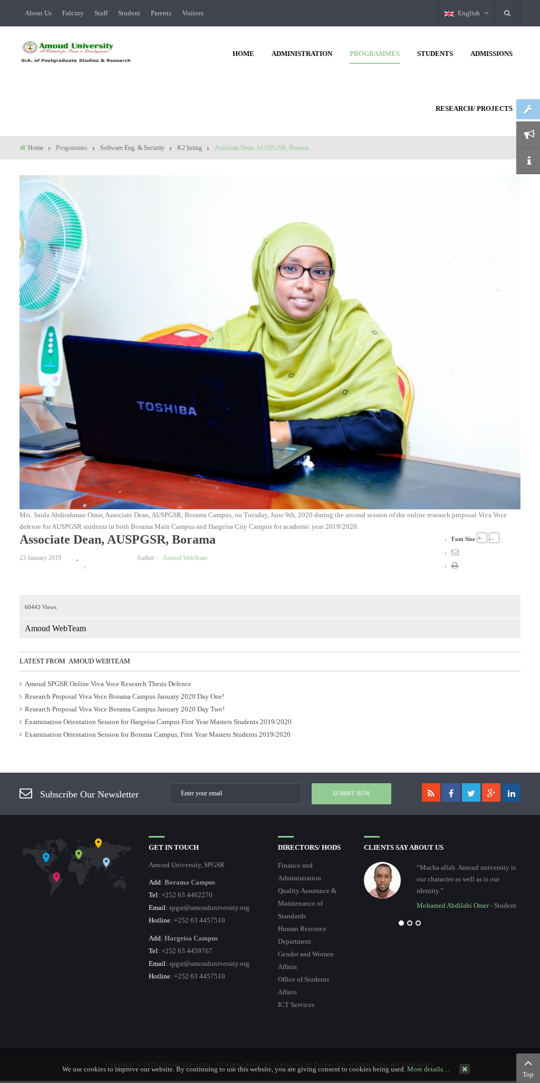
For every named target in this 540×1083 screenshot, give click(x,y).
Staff (101, 13)
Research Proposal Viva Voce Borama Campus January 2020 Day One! (124, 696)
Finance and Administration (299, 871)
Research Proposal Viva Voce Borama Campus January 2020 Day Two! (125, 709)
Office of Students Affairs (303, 985)
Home (35, 147)
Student (129, 13)
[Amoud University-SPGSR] (76, 52)
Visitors (193, 13)
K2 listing (189, 147)
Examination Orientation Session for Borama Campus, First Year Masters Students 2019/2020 (158, 734)
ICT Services (296, 1005)
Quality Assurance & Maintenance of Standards (307, 903)
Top (528, 1074)
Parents (161, 13)
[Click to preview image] (270, 342)
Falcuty (73, 13)
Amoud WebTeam (184, 558)
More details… (428, 1069)
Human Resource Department (302, 935)
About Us (38, 13)
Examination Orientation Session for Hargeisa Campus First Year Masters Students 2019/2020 (158, 722)
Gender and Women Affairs (306, 960)
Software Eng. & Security (132, 147)
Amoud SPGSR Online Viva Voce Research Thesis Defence (108, 684)
